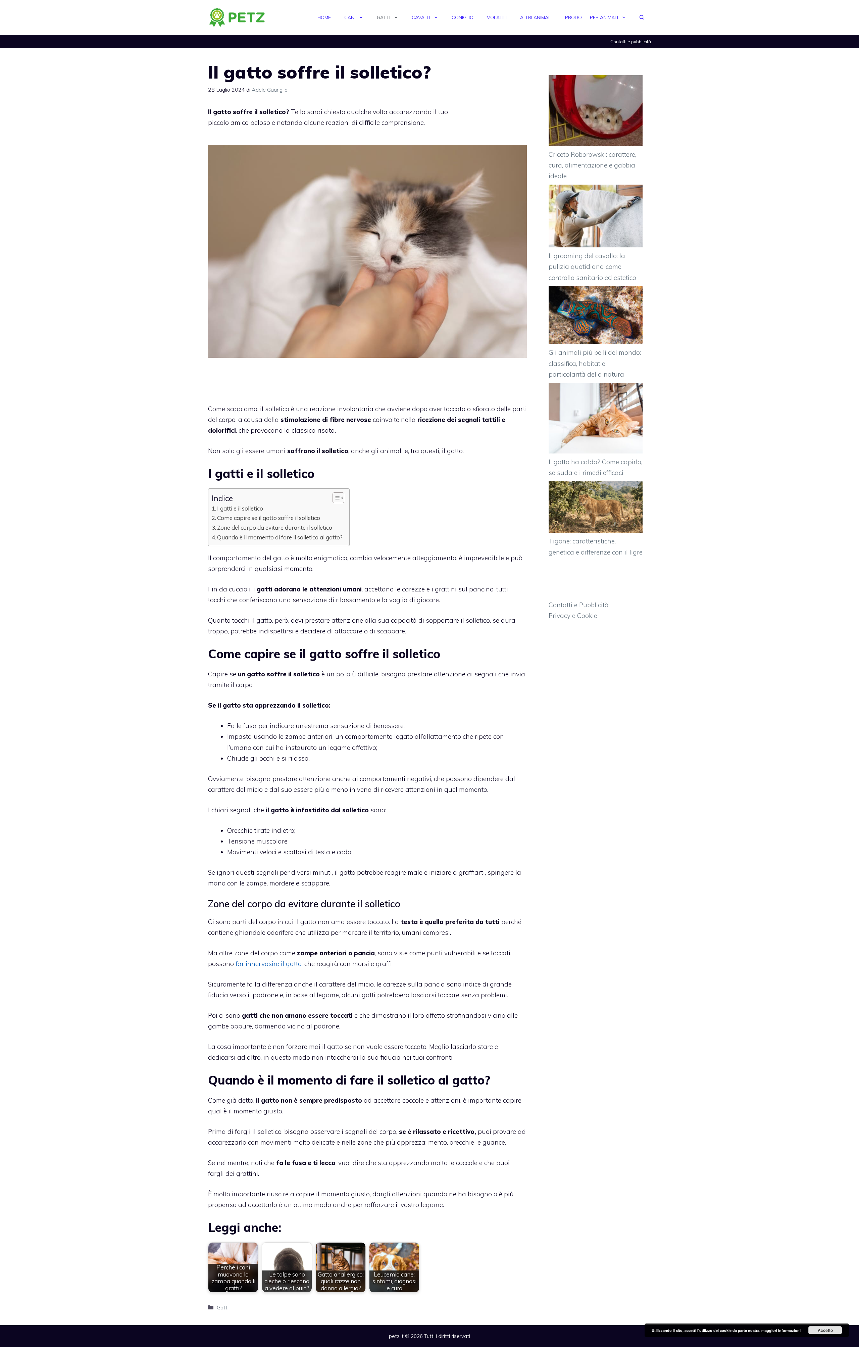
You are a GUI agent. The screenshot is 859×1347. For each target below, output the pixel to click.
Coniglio (462, 17)
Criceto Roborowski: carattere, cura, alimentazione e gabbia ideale (592, 165)
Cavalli (421, 17)
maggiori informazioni (781, 1330)
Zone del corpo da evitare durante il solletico (274, 527)
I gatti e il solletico (240, 508)
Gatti (383, 17)
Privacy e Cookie (573, 616)
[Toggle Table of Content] (335, 497)
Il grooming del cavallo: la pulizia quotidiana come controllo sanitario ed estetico (592, 267)
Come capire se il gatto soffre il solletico (268, 517)
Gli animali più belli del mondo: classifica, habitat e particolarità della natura (595, 363)
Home (324, 17)
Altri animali (536, 17)
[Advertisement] (496, 124)
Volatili (497, 17)
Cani (349, 17)
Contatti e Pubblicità (579, 605)
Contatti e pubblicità (630, 41)
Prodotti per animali (591, 17)
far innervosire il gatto (269, 964)
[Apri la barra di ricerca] (642, 17)
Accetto (825, 1330)
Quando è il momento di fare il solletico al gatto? (280, 537)
